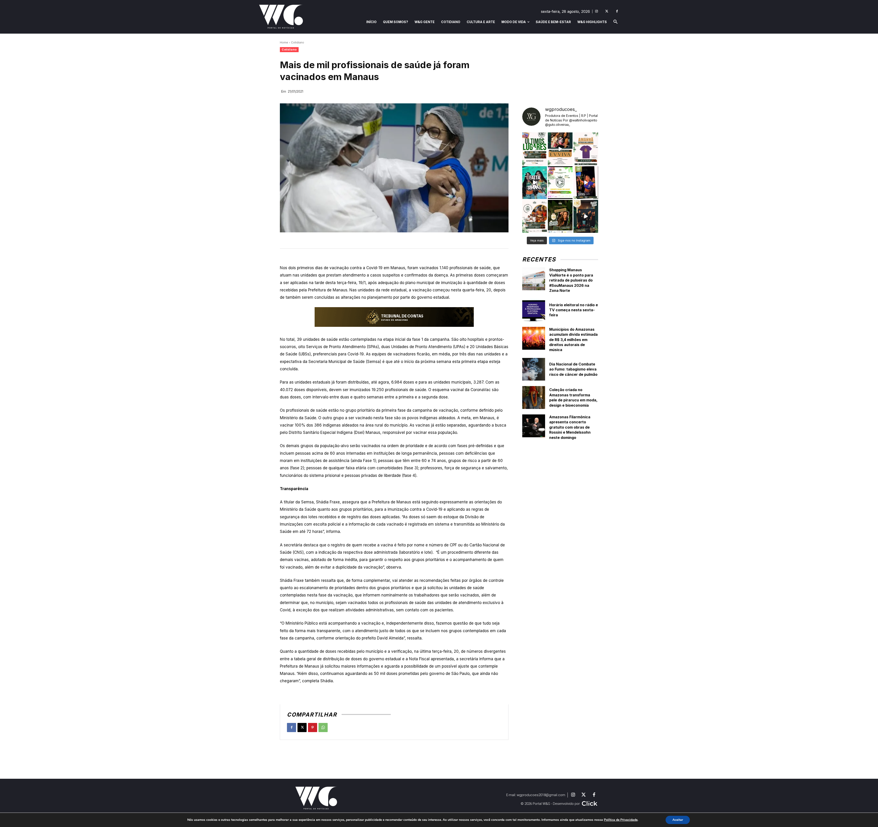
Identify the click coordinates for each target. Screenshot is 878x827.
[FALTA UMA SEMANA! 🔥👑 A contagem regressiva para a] (534, 182)
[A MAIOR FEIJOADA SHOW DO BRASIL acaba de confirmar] (560, 216)
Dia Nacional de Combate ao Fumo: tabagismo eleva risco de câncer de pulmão (573, 369)
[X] (302, 727)
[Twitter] (607, 11)
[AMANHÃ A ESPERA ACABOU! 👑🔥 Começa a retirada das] (585, 148)
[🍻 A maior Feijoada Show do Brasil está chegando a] (534, 216)
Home (284, 42)
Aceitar (677, 820)
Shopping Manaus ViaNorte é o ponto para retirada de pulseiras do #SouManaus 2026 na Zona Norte (571, 280)
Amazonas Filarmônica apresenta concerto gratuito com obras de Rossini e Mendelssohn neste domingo (570, 427)
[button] (615, 21)
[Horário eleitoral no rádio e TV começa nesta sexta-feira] (533, 309)
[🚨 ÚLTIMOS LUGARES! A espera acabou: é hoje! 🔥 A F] (534, 148)
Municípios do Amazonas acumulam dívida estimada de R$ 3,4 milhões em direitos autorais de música (573, 339)
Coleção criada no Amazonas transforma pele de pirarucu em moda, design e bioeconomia (573, 397)
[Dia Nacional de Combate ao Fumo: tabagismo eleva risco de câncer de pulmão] (533, 369)
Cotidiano (297, 42)
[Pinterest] (312, 727)
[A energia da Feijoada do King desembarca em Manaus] (585, 182)
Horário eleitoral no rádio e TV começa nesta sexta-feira (573, 310)
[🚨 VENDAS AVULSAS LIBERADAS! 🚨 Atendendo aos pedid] (560, 182)
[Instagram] (596, 11)
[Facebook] (617, 11)
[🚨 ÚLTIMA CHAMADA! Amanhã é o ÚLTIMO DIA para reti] (560, 148)
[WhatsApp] (323, 727)
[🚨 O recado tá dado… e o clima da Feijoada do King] (585, 216)
